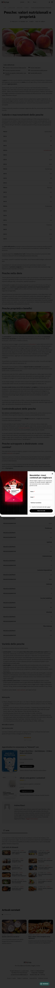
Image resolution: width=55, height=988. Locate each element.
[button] (52, 474)
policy (48, 507)
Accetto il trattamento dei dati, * (41, 507)
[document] (27, 494)
